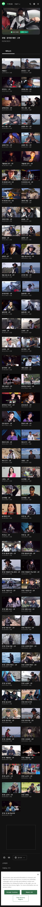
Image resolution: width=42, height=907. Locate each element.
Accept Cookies (12, 892)
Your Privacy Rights (20, 898)
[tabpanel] (21, 437)
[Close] (38, 874)
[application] (21, 18)
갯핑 (3, 38)
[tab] (8, 51)
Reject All (29, 892)
